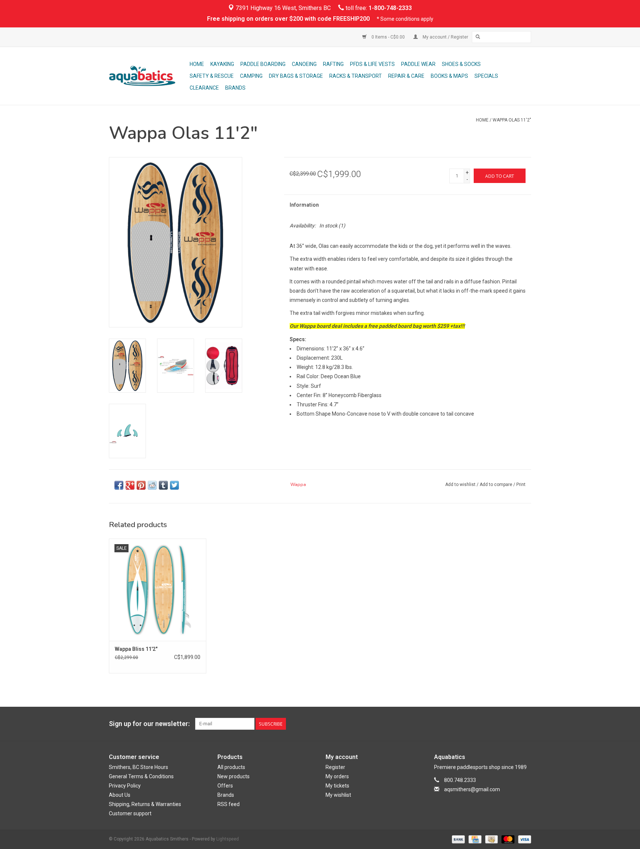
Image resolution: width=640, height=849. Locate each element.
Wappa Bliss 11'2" (136, 649)
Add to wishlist (460, 484)
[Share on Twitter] (174, 485)
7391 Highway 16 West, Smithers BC (282, 7)
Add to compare (496, 484)
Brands (235, 88)
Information (304, 205)
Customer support (130, 813)
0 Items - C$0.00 (388, 37)
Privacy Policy (125, 786)
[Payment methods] (457, 839)
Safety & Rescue (212, 76)
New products (233, 776)
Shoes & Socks (461, 64)
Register (335, 767)
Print (521, 484)
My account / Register (444, 37)
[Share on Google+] (130, 485)
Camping (251, 76)
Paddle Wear (418, 64)
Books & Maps (449, 76)
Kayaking (222, 64)
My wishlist (338, 795)
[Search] (478, 37)
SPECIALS (486, 76)
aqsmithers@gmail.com (472, 789)
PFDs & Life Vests (372, 64)
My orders (337, 776)
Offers (225, 786)
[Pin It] (141, 485)
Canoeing (304, 64)
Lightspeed (227, 839)
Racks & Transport (355, 76)
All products (231, 767)
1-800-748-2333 (390, 7)
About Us (119, 795)
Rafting (333, 64)
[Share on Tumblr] (163, 485)
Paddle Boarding (263, 64)
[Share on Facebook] (118, 485)
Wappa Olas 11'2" (512, 120)
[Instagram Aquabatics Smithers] (525, 724)
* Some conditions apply (405, 19)
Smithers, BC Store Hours (138, 767)
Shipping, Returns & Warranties (145, 804)
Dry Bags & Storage (296, 76)
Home (197, 64)
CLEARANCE (204, 88)
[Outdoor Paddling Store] (148, 76)
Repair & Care (406, 76)
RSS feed (228, 804)
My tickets (337, 786)
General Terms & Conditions (141, 776)
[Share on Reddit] (152, 485)
